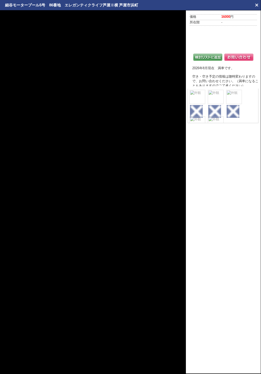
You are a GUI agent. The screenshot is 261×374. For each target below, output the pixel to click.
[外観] (197, 97)
